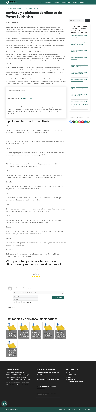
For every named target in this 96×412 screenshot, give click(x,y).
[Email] (88, 122)
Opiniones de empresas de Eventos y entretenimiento (24, 8)
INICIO (70, 372)
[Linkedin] (85, 122)
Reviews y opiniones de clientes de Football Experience (79, 80)
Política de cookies (72, 409)
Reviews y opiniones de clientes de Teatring (79, 36)
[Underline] (19, 293)
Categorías (48, 2)
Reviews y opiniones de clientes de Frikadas (79, 58)
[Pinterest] (82, 122)
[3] (19, 302)
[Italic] (17, 293)
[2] (16, 302)
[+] (35, 292)
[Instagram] (79, 122)
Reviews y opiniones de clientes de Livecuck (79, 50)
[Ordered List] (23, 293)
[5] (24, 302)
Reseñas (56, 2)
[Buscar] (87, 20)
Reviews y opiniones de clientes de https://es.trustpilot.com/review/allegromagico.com (79, 104)
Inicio (41, 2)
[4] (21, 302)
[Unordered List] (25, 293)
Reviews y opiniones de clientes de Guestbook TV (79, 95)
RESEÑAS (70, 377)
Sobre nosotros (66, 2)
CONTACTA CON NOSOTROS (76, 382)
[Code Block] (29, 293)
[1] (14, 302)
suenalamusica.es (26, 98)
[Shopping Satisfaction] (11, 2)
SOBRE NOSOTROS (73, 379)
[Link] (32, 293)
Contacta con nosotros (78, 2)
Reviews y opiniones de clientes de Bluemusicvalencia (79, 43)
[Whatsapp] (76, 122)
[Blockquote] (27, 293)
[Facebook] (70, 122)
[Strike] (21, 293)
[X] (73, 122)
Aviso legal (62, 409)
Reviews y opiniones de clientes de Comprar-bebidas (79, 87)
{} (33, 292)
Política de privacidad (84, 409)
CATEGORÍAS (72, 375)
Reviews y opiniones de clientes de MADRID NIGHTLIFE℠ (79, 65)
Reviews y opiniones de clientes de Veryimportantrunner (79, 73)
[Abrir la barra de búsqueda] (88, 2)
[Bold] (15, 293)
